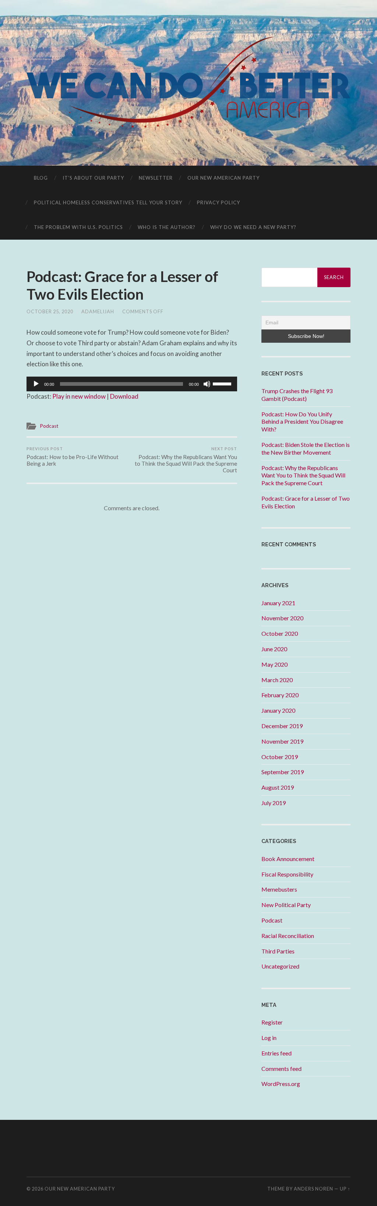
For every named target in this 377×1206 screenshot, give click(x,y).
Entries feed (276, 1053)
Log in (268, 1037)
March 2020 (277, 679)
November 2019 (282, 741)
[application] (132, 384)
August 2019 (277, 787)
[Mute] (207, 384)
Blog (41, 178)
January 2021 (278, 602)
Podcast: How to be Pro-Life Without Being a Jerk (73, 456)
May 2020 (274, 664)
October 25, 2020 (50, 311)
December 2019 (282, 725)
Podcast (49, 426)
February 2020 (280, 694)
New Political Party (286, 904)
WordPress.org (280, 1083)
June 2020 (274, 648)
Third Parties (278, 951)
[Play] (36, 384)
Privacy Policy (218, 202)
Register (272, 1022)
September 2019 (282, 771)
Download (124, 396)
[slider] (223, 383)
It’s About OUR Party (93, 178)
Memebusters (279, 889)
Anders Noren (313, 1189)
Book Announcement (287, 858)
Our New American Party (223, 178)
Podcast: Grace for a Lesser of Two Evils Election (122, 285)
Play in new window (79, 396)
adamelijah (97, 311)
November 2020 (282, 617)
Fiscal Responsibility (287, 874)
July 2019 (273, 802)
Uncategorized (280, 966)
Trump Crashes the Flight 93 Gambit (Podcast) (296, 394)
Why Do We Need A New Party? (253, 227)
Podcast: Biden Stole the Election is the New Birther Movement (305, 448)
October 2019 (279, 756)
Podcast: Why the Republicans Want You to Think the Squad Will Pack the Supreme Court (186, 459)
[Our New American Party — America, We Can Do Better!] (189, 82)
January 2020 (278, 710)
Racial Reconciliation (287, 935)
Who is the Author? (166, 227)
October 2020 (279, 633)
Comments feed (281, 1068)
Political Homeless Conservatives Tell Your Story (108, 202)
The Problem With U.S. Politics (78, 227)
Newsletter (156, 178)
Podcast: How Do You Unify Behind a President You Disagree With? (302, 421)
